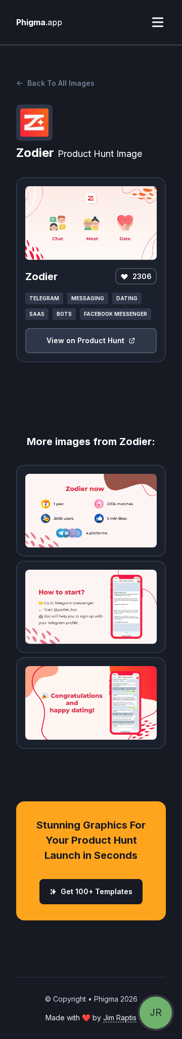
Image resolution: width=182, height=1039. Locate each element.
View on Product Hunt (85, 340)
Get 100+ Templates (96, 891)
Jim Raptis (119, 1017)
